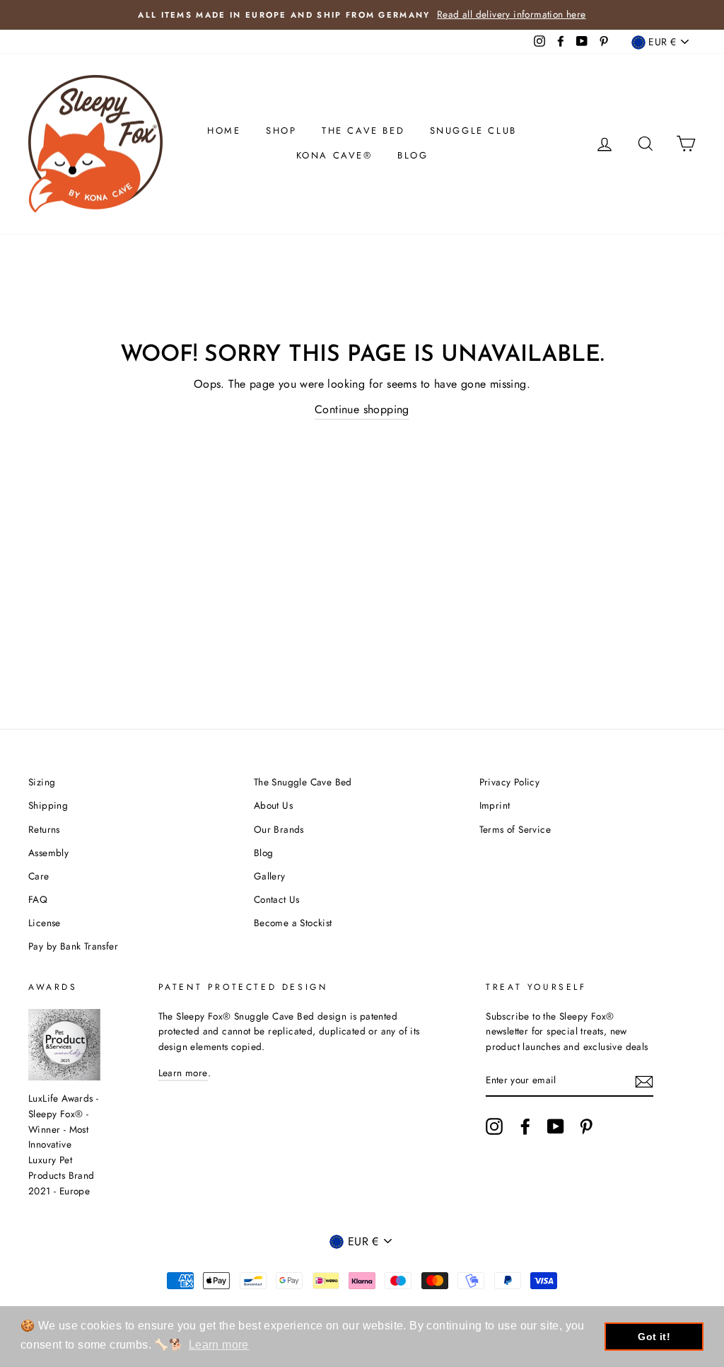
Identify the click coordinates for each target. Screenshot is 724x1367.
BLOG (412, 155)
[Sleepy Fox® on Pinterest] (586, 1126)
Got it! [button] (654, 1336)
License (44, 923)
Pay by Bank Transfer (73, 946)
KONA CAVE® (334, 155)
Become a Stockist (293, 923)
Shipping (48, 805)
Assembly (48, 853)
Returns (44, 829)
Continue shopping (362, 409)
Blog (264, 853)
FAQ (37, 899)
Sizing (41, 782)
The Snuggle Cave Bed (303, 782)
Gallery (270, 876)
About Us (273, 805)
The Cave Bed (363, 130)
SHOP (281, 130)
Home (223, 130)
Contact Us (277, 899)
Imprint (494, 805)
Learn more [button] (219, 1345)
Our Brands (279, 829)
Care (38, 876)
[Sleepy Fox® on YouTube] (555, 1126)
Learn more (183, 1073)
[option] (362, 15)
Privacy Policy (509, 782)
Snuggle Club (473, 130)
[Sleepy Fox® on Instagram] (494, 1126)
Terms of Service (515, 829)
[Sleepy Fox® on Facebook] (525, 1126)
